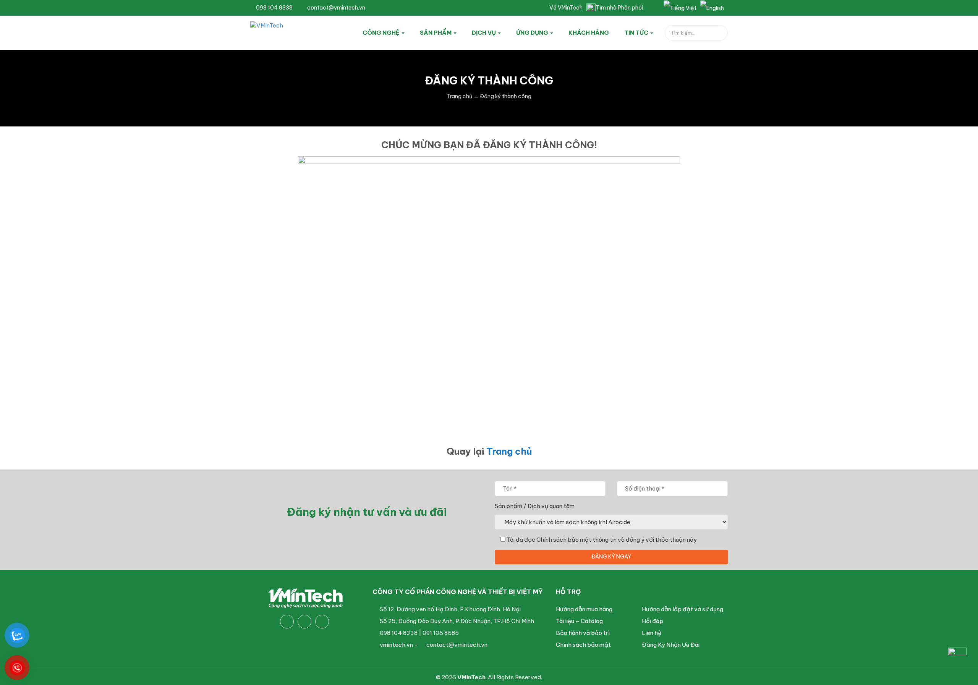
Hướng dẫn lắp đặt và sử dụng (682, 609)
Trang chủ (509, 451)
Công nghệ (382, 32)
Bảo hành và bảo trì (583, 632)
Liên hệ (651, 632)
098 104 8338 (274, 7)
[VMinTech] (285, 31)
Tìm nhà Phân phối (619, 7)
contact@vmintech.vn (335, 7)
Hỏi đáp (652, 621)
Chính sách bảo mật (583, 644)
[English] (712, 7)
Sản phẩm (436, 32)
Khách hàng (588, 32)
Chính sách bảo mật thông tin (576, 539)
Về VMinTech (566, 7)
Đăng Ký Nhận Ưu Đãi (670, 644)
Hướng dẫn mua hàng (584, 609)
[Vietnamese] (680, 7)
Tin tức (636, 32)
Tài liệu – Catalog (579, 621)
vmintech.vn (396, 644)
